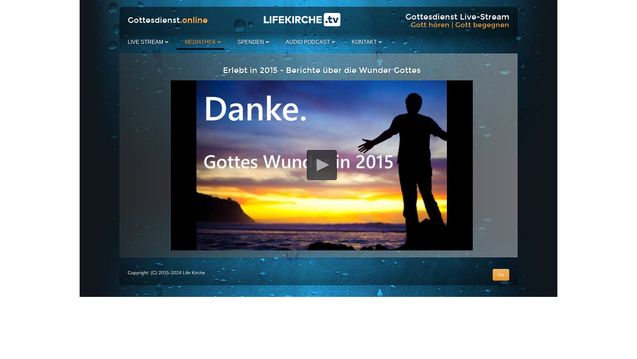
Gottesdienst (168, 20)
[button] (321, 165)
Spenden (251, 42)
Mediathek (200, 42)
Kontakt (364, 42)
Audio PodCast (308, 42)
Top (501, 275)
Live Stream (145, 42)
